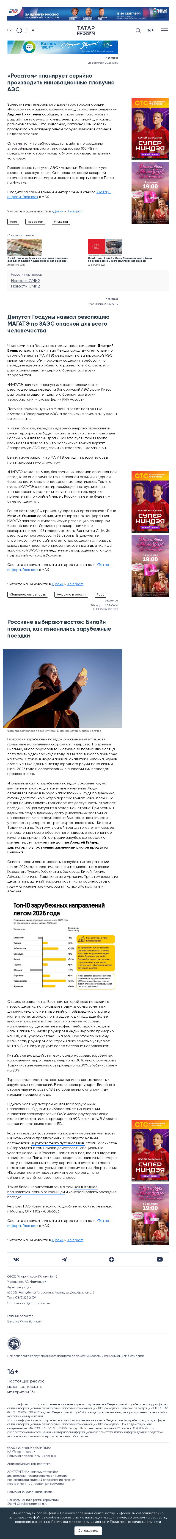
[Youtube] (159, 1259)
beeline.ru (104, 1206)
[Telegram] (64, 1259)
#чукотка (61, 221)
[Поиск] (138, 30)
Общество (111, 600)
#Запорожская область (27, 594)
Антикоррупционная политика (28, 1464)
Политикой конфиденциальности (135, 1521)
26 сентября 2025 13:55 (103, 63)
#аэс (13, 221)
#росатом (35, 221)
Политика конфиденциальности (29, 1492)
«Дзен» (57, 211)
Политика (112, 58)
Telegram (75, 211)
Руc (10, 30)
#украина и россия (71, 594)
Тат (33, 30)
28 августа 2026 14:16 (104, 605)
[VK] (16, 1259)
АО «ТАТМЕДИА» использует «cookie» (32, 1472)
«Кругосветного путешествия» (58, 1143)
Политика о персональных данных (32, 1456)
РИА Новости (73, 400)
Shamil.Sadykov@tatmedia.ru (27, 1503)
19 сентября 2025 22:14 (103, 304)
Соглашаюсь (88, 1530)
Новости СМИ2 (25, 281)
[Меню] (165, 30)
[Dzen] (111, 1259)
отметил (20, 144)
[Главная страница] (86, 30)
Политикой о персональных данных (78, 1521)
